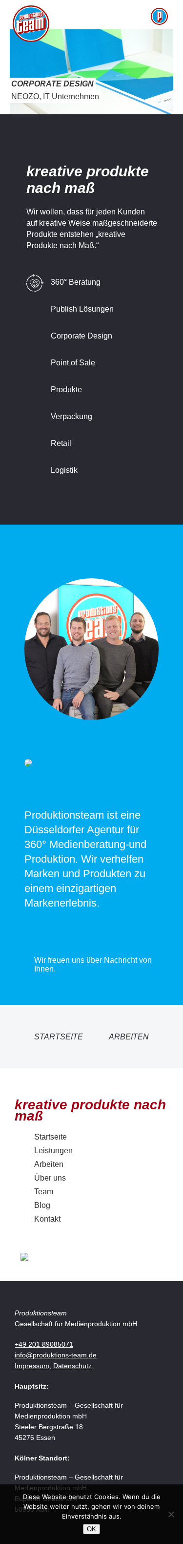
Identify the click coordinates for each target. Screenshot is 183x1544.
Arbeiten (129, 1037)
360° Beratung (76, 282)
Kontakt (47, 1219)
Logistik (64, 470)
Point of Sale (73, 363)
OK (91, 1529)
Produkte (66, 389)
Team (43, 1191)
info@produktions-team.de (56, 1355)
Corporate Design (81, 336)
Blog (42, 1205)
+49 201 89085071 (44, 1344)
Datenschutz (72, 1366)
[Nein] (171, 1514)
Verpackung (71, 416)
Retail (61, 443)
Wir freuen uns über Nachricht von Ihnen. (93, 964)
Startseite (58, 1037)
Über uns (50, 1178)
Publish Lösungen (82, 309)
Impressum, (33, 1366)
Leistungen (53, 1150)
